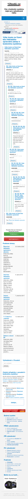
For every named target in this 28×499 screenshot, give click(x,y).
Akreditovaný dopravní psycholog (15, 455)
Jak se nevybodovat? (12, 428)
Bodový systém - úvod (12, 418)
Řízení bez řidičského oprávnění (17, 220)
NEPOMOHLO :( (14, 239)
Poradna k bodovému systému (16, 397)
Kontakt (9, 471)
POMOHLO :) (14, 234)
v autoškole (13, 456)
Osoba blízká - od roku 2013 (14, 464)
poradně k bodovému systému (14, 373)
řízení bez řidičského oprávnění (7, 276)
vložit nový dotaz (17, 382)
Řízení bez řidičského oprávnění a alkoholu (7, 249)
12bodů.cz (5, 381)
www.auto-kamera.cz (9, 30)
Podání (11, 441)
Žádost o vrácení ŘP (8, 336)
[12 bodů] (14, 4)
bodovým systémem (14, 419)
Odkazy (9, 467)
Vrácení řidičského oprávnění (7, 297)
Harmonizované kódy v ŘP (13, 465)
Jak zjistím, (14, 430)
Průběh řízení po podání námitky (15, 443)
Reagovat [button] (8, 63)
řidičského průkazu (14, 450)
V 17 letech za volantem (8, 317)
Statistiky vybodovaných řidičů (14, 470)
